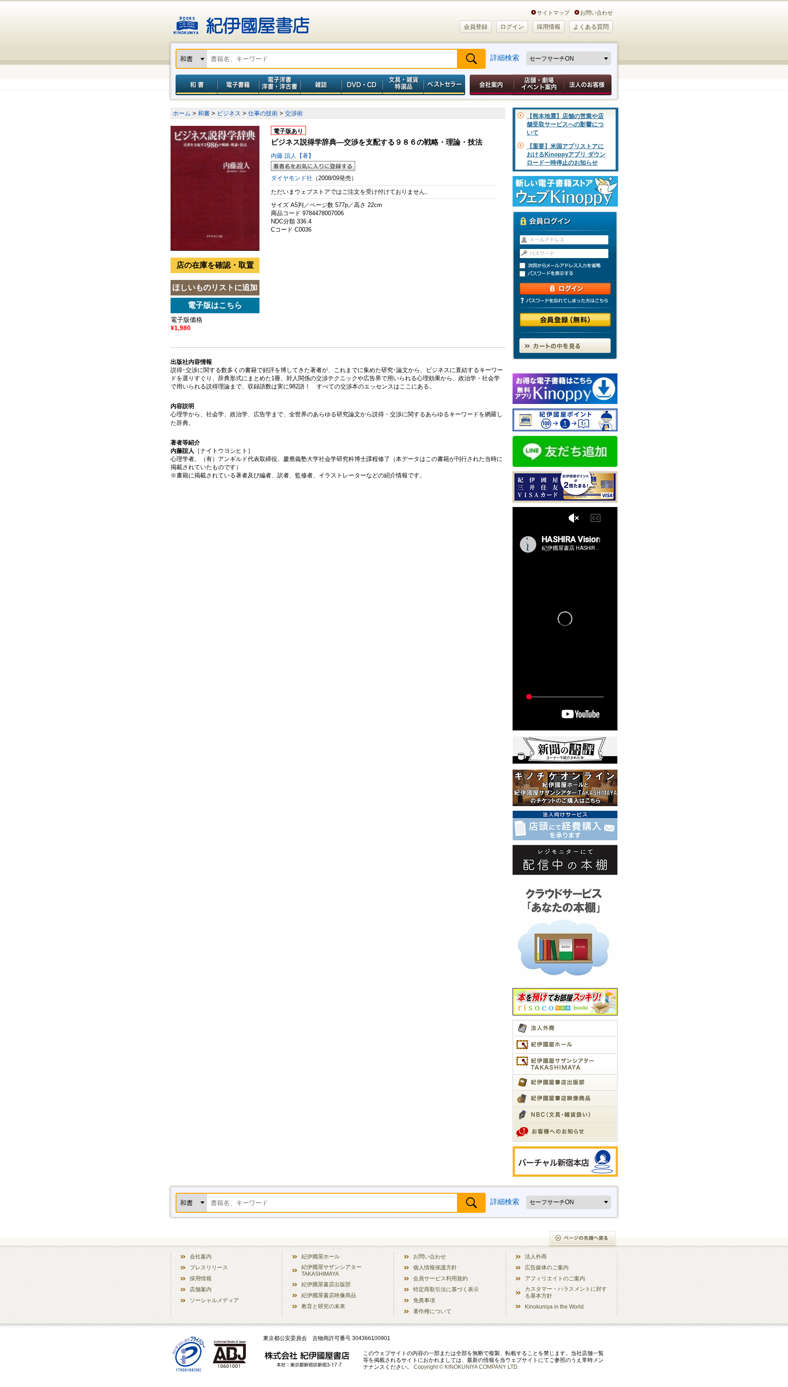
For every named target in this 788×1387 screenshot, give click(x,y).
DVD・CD (362, 84)
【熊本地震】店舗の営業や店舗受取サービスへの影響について (565, 124)
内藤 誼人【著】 (292, 155)
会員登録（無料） (565, 320)
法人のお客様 (588, 84)
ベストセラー (445, 84)
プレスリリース (209, 1267)
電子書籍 (238, 84)
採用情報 (548, 26)
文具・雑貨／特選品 (403, 84)
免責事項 (424, 1300)
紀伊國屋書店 (241, 22)
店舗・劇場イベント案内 (538, 84)
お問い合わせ (596, 13)
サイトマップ (553, 13)
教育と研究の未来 (323, 1306)
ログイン (512, 26)
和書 (194, 84)
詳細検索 (504, 58)
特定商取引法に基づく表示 (446, 1289)
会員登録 (475, 26)
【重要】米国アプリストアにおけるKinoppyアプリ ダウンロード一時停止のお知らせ (566, 154)
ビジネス (229, 113)
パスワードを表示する (569, 274)
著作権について (432, 1311)
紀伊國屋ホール (320, 1256)
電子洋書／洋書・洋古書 (279, 84)
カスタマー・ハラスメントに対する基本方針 (566, 1292)
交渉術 (294, 113)
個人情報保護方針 (435, 1267)
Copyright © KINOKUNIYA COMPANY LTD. (466, 1367)
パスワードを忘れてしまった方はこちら (565, 300)
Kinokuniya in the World (554, 1306)
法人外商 (536, 1256)
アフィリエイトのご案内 (555, 1278)
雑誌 (321, 84)
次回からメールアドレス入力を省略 (569, 266)
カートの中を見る (565, 345)
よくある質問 (591, 26)
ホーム (182, 113)
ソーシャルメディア (214, 1300)
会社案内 (490, 84)
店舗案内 (201, 1289)
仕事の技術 (263, 113)
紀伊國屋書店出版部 (326, 1284)
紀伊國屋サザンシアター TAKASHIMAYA (331, 1270)
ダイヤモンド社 (291, 178)
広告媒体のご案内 (547, 1267)
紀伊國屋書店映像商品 (328, 1295)
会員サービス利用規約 (440, 1278)
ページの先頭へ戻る (583, 1239)
